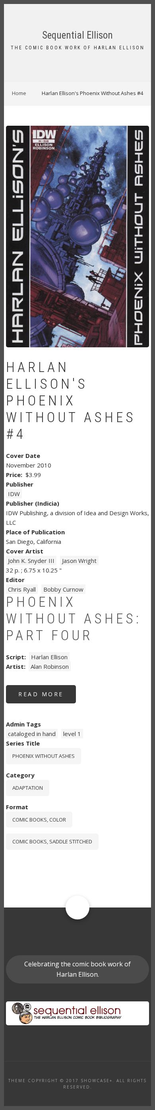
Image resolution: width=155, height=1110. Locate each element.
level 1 (72, 734)
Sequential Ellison (77, 35)
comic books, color (39, 819)
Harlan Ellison (49, 657)
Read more (47, 696)
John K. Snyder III (31, 561)
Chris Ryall (22, 589)
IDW (14, 494)
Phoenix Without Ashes (43, 755)
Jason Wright (79, 561)
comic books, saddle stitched (52, 841)
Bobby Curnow (63, 589)
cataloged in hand (32, 734)
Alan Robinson (50, 666)
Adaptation (27, 787)
